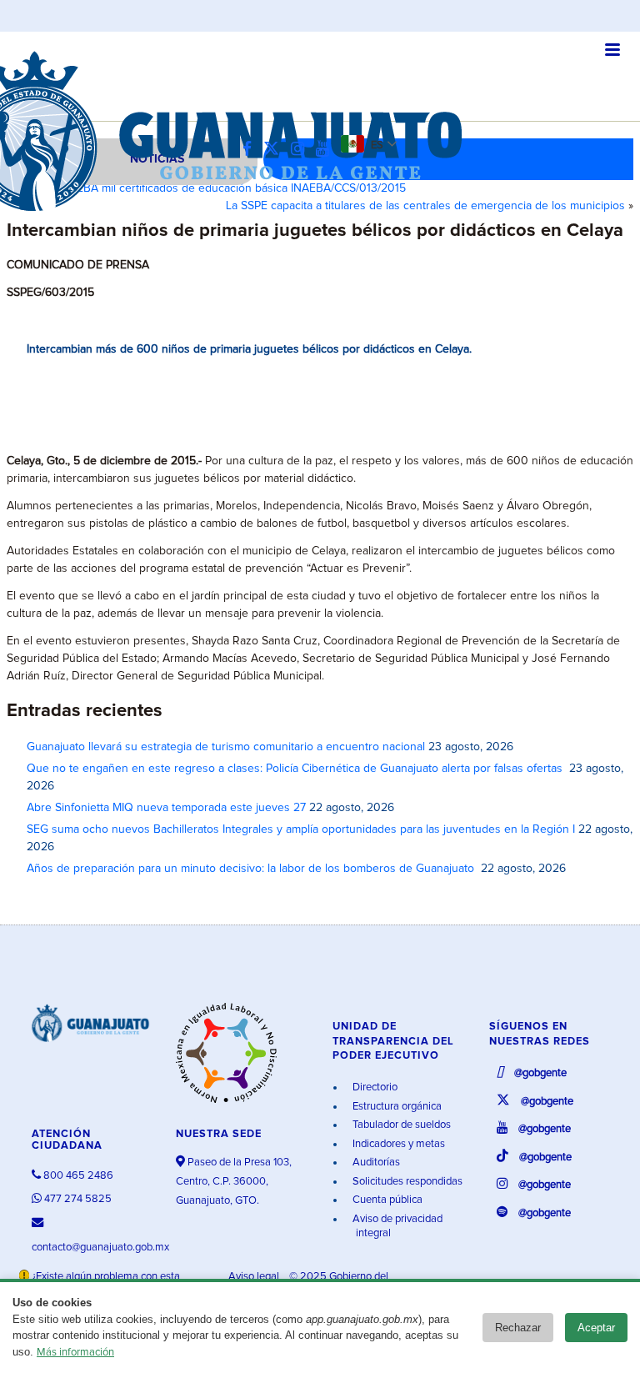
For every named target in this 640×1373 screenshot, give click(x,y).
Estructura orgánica (396, 1106)
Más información (75, 1352)
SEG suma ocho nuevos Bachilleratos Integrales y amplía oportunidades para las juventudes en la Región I (301, 829)
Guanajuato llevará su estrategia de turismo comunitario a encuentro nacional (226, 747)
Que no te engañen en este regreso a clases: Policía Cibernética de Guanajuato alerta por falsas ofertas (296, 768)
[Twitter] (275, 150)
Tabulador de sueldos (400, 1125)
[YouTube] (327, 150)
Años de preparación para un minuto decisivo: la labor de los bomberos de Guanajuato (252, 868)
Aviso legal (255, 1276)
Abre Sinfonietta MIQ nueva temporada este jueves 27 (166, 808)
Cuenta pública (386, 1200)
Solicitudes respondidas (406, 1181)
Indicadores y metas (397, 1144)
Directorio (374, 1087)
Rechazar (518, 1327)
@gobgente (539, 1073)
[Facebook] (251, 150)
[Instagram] (301, 150)
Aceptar (596, 1327)
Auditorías (375, 1162)
